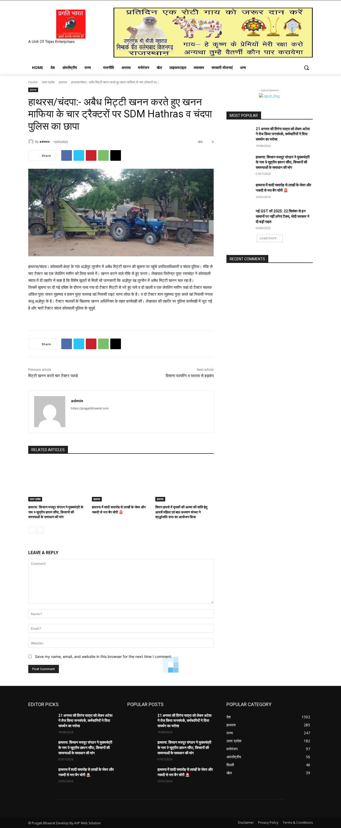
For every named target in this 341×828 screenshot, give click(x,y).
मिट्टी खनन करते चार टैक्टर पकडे (53, 375)
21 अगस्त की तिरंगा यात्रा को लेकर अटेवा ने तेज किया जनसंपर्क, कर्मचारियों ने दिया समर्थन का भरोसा (283, 134)
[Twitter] (79, 155)
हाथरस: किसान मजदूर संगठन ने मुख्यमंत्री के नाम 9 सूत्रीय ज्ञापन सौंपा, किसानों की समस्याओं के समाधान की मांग (55, 512)
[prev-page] (31, 529)
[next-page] (40, 529)
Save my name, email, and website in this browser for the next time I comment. (103, 656)
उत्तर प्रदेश (48, 82)
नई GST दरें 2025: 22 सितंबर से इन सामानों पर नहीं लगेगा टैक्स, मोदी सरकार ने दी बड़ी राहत (282, 216)
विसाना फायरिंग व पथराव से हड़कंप (190, 375)
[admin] (31, 141)
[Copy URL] (115, 155)
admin (44, 141)
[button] (306, 67)
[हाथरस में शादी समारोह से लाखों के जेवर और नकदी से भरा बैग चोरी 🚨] (121, 481)
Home (33, 82)
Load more (268, 238)
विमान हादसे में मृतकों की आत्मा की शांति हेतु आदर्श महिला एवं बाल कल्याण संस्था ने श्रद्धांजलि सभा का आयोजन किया (181, 512)
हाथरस (63, 82)
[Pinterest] (91, 155)
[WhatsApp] (103, 155)
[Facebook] (66, 155)
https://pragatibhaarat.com (90, 408)
